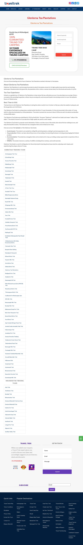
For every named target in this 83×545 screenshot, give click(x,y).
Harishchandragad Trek (11, 411)
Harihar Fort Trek (9, 407)
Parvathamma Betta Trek (11, 225)
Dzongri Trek (33, 507)
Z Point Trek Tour (9, 188)
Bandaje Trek (8, 394)
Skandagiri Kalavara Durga (11, 198)
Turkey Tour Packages (72, 518)
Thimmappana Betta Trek (11, 292)
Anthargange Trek (21, 503)
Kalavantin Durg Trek (10, 414)
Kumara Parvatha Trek (10, 160)
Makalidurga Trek (9, 164)
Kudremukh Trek (9, 367)
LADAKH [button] (20, 9)
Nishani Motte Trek (10, 256)
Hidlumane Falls (9, 360)
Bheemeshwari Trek (10, 370)
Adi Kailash (58, 524)
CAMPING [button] (63, 9)
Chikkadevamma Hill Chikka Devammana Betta (12, 241)
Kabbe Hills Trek (9, 212)
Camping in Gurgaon (74, 532)
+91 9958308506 (16, 461)
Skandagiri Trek (9, 174)
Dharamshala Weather (46, 526)
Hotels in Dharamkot (48, 517)
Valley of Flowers (60, 527)
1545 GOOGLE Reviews (19, 65)
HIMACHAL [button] (13, 9)
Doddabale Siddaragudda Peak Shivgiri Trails (14, 236)
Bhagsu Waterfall (8, 524)
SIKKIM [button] (44, 9)
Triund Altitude (59, 503)
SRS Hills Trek (8, 299)
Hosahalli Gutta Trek (10, 218)
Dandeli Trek (8, 181)
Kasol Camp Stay (34, 510)
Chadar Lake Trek (47, 507)
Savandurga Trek (9, 171)
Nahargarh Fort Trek (35, 524)
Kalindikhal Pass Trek (21, 530)
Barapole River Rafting (10, 249)
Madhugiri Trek (9, 232)
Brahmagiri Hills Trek (10, 346)
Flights (18, 512)
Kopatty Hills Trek (9, 259)
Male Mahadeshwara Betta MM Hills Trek (14, 284)
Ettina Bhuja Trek (9, 157)
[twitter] (78, 3)
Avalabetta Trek (9, 276)
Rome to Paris (59, 520)
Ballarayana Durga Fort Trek (12, 309)
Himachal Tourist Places (21, 521)
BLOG (69, 9)
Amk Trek (7, 387)
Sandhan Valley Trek (10, 431)
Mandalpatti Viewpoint (11, 253)
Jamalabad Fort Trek (10, 333)
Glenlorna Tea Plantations (11, 270)
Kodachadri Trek (9, 364)
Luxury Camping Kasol (21, 516)
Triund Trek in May (8, 503)
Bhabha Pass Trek (47, 513)
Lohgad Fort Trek (9, 425)
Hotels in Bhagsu (60, 512)
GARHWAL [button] (27, 9)
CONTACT (74, 9)
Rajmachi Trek (8, 428)
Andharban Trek (9, 390)
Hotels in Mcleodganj (71, 528)
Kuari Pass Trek (47, 503)
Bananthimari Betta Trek (11, 316)
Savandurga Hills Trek (10, 377)
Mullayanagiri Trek (9, 167)
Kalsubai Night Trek (10, 418)
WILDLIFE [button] (55, 9)
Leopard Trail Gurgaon (72, 536)
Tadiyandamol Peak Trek (11, 343)
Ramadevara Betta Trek (11, 288)
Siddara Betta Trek (10, 266)
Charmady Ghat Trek (10, 246)
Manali (31, 513)
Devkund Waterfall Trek (11, 404)
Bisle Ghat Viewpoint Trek (11, 312)
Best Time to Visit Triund (60, 507)
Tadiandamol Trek (9, 177)
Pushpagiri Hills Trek (10, 350)
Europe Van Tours (8, 517)
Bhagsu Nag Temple (35, 517)
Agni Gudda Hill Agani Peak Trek (13, 323)
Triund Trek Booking (61, 531)
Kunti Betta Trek (9, 319)
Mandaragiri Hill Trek (10, 280)
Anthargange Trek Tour (11, 154)
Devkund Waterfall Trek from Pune (14, 401)
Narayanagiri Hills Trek (10, 302)
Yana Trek (7, 215)
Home (8, 9)
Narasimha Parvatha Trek (11, 374)
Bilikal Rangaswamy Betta (11, 195)
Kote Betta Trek (9, 263)
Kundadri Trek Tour (10, 191)
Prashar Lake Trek (21, 525)
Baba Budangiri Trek (10, 184)
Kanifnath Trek (9, 421)
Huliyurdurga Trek (9, 329)
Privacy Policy (7, 513)
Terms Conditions (8, 507)
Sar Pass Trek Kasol (48, 510)
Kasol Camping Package (59, 516)
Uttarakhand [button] (36, 9)
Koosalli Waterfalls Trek (11, 357)
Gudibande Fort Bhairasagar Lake (13, 295)
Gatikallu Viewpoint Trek (11, 222)
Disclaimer (6, 510)
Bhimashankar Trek (10, 397)
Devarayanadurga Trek (11, 208)
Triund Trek (33, 503)
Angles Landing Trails (72, 512)
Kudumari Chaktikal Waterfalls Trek (14, 353)
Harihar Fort (72, 508)
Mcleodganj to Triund (20, 507)
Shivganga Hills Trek (10, 205)
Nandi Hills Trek (9, 201)
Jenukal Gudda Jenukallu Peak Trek (14, 326)
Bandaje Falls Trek (9, 306)
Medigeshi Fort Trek (10, 273)
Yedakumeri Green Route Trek (13, 340)
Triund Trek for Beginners (72, 523)
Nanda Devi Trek (34, 520)
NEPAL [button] (49, 9)
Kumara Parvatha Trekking (11, 336)
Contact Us (7, 520)
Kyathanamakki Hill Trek (11, 229)
